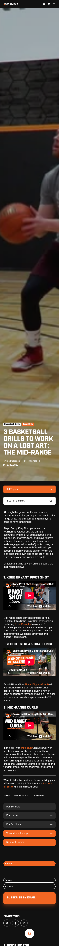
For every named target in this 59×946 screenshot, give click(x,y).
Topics (8, 880)
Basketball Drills (12, 424)
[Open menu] (54, 4)
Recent (8, 863)
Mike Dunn (27, 748)
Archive (9, 886)
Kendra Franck (13, 461)
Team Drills (28, 424)
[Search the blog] (50, 500)
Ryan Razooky (23, 624)
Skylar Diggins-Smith (37, 684)
